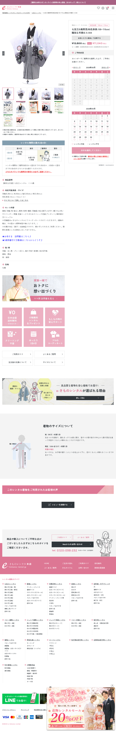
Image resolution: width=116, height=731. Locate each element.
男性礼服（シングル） (34, 648)
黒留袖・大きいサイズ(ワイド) (13, 649)
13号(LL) (52, 654)
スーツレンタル (54, 640)
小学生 (51, 603)
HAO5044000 (110, 165)
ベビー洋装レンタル (78, 620)
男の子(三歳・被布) (11, 590)
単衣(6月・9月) (99, 595)
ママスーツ (53, 643)
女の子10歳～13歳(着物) (35, 634)
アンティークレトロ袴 (56, 598)
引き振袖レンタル (11, 665)
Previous (3, 53)
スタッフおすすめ (10, 606)
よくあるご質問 (50, 568)
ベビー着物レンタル (12, 620)
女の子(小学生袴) (32, 631)
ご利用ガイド (83, 563)
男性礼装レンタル (33, 640)
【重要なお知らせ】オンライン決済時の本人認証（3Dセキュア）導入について (58, 2)
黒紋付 (96, 626)
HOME (46, 563)
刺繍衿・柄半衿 (32, 673)
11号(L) (51, 651)
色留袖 (7, 656)
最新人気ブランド (10, 609)
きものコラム (67, 568)
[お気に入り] (98, 8)
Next (63, 53)
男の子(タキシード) (55, 623)
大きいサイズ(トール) (34, 595)
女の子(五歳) (9, 600)
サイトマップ (25, 710)
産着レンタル (76, 584)
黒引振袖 (7, 671)
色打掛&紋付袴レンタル (80, 640)
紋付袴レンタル (99, 620)
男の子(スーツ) (54, 626)
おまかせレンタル (10, 653)
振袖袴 (51, 611)
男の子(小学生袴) (32, 626)
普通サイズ (30, 590)
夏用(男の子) (75, 592)
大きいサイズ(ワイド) (34, 600)
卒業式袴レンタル (55, 584)
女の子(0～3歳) (76, 626)
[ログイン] (103, 8)
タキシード (30, 646)
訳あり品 (7, 611)
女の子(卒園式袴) (32, 628)
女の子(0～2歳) (9, 626)
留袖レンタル (9, 640)
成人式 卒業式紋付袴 (101, 623)
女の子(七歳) (9, 603)
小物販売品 (31, 665)
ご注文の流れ (67, 563)
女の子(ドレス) (54, 628)
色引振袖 (7, 668)
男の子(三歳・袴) (10, 587)
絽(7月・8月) (98, 600)
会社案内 (97, 563)
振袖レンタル (32, 584)
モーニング (30, 643)
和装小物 (30, 676)
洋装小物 (30, 679)
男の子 (73, 587)
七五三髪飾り (31, 668)
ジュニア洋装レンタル (57, 620)
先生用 (51, 600)
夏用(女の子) (75, 595)
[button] (112, 685)
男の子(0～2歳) (9, 623)
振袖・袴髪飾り (32, 671)
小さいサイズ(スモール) (35, 592)
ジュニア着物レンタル (35, 620)
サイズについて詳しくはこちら (16, 200)
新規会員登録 (99, 568)
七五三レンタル (10, 584)
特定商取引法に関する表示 (42, 710)
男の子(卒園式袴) (32, 623)
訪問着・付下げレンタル (102, 585)
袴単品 (51, 614)
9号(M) (51, 648)
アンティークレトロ (33, 587)
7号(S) (51, 646)
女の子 (73, 590)
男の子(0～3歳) (76, 623)
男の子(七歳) (9, 595)
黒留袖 (7, 646)
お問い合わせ (83, 568)
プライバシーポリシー (9, 710)
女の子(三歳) (9, 598)
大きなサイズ (98, 592)
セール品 (30, 681)
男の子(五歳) (9, 592)
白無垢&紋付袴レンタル (102, 640)
